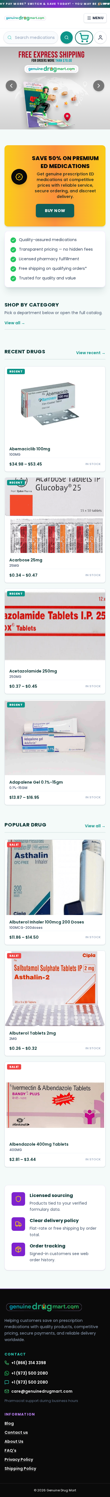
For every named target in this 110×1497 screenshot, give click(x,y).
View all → (15, 323)
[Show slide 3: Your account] (61, 124)
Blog (9, 1423)
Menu (98, 18)
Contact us (16, 1432)
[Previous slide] (11, 85)
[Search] (66, 37)
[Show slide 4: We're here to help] (65, 124)
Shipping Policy (20, 1468)
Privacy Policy (19, 1459)
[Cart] (84, 37)
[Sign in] (100, 37)
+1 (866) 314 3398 (28, 1363)
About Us (14, 1441)
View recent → (90, 353)
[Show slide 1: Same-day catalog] (45, 124)
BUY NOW (55, 210)
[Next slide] (98, 85)
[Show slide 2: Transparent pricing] (52, 124)
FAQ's (10, 1450)
